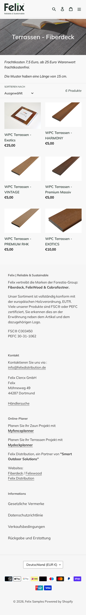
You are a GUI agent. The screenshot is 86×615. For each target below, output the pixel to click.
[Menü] (79, 8)
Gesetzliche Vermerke (26, 503)
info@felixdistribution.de (27, 367)
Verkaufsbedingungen (26, 526)
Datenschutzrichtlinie (25, 515)
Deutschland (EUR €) (41, 565)
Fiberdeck (15, 473)
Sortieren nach (14, 86)
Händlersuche (18, 403)
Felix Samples (35, 601)
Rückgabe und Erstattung (29, 538)
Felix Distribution (21, 478)
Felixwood (34, 473)
